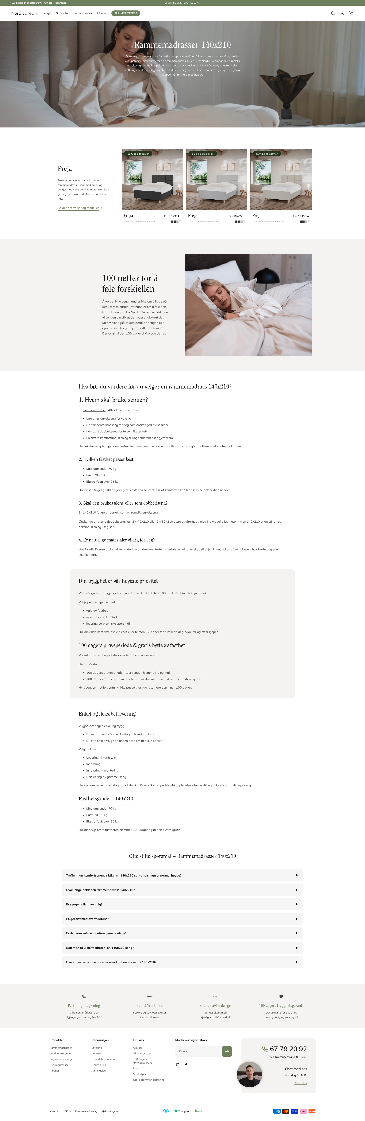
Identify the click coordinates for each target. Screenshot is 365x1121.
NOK (65, 1111)
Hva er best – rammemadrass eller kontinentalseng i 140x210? (111, 962)
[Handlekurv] (351, 13)
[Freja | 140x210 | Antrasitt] (152, 179)
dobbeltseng (109, 431)
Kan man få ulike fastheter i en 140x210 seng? (100, 948)
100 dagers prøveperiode (104, 672)
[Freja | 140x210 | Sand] (281, 179)
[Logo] (24, 13)
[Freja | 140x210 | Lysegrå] (217, 179)
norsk (52, 1111)
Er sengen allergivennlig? (84, 904)
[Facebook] (186, 1064)
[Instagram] (177, 1064)
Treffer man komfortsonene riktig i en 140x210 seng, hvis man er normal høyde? (123, 875)
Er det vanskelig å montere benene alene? (96, 933)
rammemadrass (94, 410)
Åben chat (300, 1083)
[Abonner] (227, 1051)
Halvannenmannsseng (102, 425)
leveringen (96, 726)
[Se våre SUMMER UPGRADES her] (182, 3)
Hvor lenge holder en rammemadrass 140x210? (100, 890)
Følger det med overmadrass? (87, 919)
